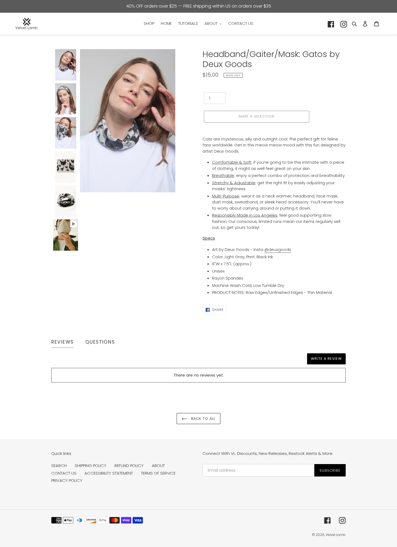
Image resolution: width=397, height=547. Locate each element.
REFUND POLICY (129, 465)
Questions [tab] (100, 342)
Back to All (202, 418)
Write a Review (326, 358)
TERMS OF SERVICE (158, 473)
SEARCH (59, 465)
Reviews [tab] (62, 342)
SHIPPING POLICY (90, 465)
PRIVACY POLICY (66, 480)
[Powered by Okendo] (75, 361)
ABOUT (158, 465)
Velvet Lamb (336, 534)
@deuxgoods (277, 249)
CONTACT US (63, 473)
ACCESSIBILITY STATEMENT (109, 473)
